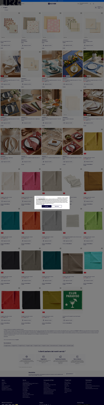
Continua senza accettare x (40, 197)
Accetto (46, 206)
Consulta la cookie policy (40, 204)
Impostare (57, 206)
